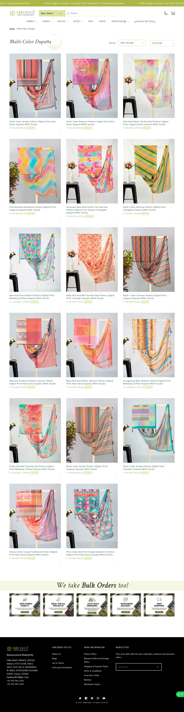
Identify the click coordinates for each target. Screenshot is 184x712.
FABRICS (30, 21)
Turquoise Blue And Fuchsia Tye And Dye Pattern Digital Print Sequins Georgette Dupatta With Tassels (87, 210)
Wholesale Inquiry (92, 684)
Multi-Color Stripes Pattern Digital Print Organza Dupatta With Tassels (87, 467)
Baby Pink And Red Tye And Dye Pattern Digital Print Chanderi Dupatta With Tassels (90, 296)
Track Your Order (91, 675)
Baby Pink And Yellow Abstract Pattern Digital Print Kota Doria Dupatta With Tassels (89, 382)
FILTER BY (157, 43)
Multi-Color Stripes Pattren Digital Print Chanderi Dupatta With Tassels (143, 467)
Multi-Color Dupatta (26, 29)
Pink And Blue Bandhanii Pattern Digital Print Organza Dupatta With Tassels (32, 208)
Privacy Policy (90, 654)
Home (12, 29)
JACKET (76, 21)
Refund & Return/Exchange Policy (96, 660)
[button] (173, 13)
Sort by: (112, 43)
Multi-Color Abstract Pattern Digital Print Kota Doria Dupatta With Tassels (90, 123)
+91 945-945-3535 (15, 681)
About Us (56, 654)
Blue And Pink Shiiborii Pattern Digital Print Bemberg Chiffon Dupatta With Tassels (31, 296)
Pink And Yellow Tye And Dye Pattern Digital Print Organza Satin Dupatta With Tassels (146, 123)
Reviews (87, 680)
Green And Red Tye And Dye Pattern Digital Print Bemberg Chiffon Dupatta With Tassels (32, 467)
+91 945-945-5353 (15, 684)
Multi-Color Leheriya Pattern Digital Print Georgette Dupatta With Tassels (144, 208)
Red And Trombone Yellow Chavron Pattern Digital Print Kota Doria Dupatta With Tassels (32, 382)
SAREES (46, 21)
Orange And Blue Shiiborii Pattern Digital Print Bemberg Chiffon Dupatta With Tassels (147, 382)
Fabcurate (87, 702)
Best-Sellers (47, 13)
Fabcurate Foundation (62, 667)
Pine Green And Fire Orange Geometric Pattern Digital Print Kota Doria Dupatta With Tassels (90, 553)
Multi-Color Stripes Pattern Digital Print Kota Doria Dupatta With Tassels (32, 123)
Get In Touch (58, 663)
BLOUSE (61, 21)
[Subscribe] (158, 666)
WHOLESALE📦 (119, 21)
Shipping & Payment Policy (96, 666)
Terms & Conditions (93, 671)
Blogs (54, 658)
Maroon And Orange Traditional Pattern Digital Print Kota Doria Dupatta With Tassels (33, 553)
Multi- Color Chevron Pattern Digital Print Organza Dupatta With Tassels (144, 296)
